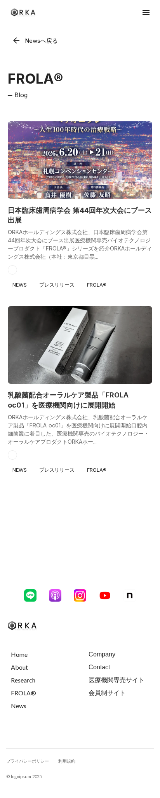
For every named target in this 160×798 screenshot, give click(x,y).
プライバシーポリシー (27, 760)
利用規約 (66, 760)
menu (146, 12)
